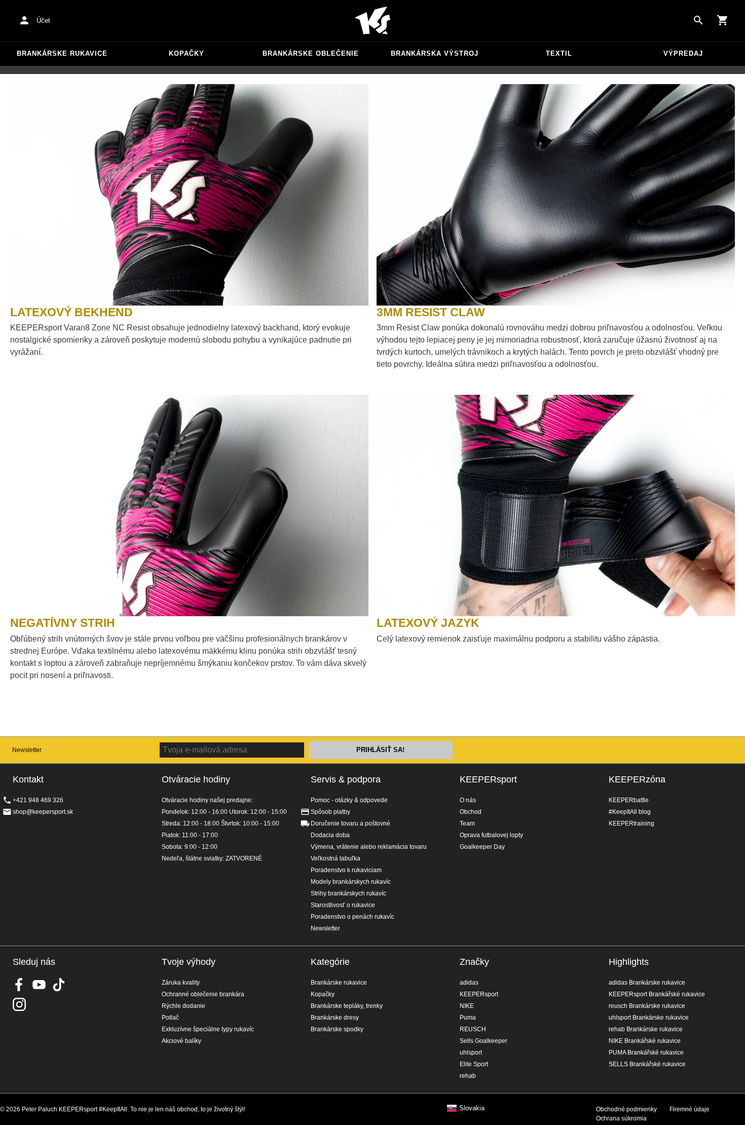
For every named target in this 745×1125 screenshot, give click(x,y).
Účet (43, 20)
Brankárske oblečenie (311, 53)
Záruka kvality (181, 982)
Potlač (170, 1017)
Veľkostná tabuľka (335, 858)
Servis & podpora (346, 779)
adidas (469, 982)
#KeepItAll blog (630, 811)
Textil (559, 53)
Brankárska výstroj (434, 53)
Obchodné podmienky (626, 1109)
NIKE (467, 1005)
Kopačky (186, 53)
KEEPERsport (488, 779)
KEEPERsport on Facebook (19, 984)
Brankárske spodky (337, 1029)
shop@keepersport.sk (43, 811)
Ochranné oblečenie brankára (203, 994)
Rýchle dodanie (183, 1005)
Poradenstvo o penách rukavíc (352, 916)
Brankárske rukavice (62, 53)
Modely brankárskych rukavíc (351, 881)
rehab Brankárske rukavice (646, 1029)
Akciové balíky (181, 1040)
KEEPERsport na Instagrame (19, 1004)
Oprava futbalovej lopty (491, 835)
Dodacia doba (330, 835)
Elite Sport (474, 1064)
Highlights (629, 962)
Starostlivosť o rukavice (343, 905)
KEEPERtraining (631, 823)
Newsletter (27, 750)
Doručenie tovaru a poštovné (350, 823)
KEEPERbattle (629, 800)
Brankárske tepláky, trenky (347, 1005)
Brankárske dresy (335, 1017)
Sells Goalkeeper (483, 1040)
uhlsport (471, 1052)
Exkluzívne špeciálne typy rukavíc (208, 1029)
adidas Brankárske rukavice (647, 982)
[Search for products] (698, 20)
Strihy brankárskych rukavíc (348, 893)
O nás (468, 800)
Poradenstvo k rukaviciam (346, 870)
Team (467, 823)
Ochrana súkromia (621, 1118)
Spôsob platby (330, 811)
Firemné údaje (689, 1109)
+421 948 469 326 (38, 800)
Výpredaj (683, 53)
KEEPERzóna (637, 779)
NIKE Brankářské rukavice (645, 1040)
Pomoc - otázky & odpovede (349, 800)
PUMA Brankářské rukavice (646, 1052)
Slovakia (472, 1108)
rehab (468, 1075)
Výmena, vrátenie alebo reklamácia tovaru (369, 846)
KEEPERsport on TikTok (58, 984)
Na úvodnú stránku (372, 21)
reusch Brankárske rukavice (647, 1005)
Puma (468, 1017)
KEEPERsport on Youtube (39, 984)
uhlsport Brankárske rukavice (649, 1017)
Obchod (470, 811)
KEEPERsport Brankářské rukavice (657, 994)
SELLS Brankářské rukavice (647, 1064)
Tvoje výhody (188, 962)
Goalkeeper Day (482, 846)
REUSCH (473, 1029)
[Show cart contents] (723, 20)
